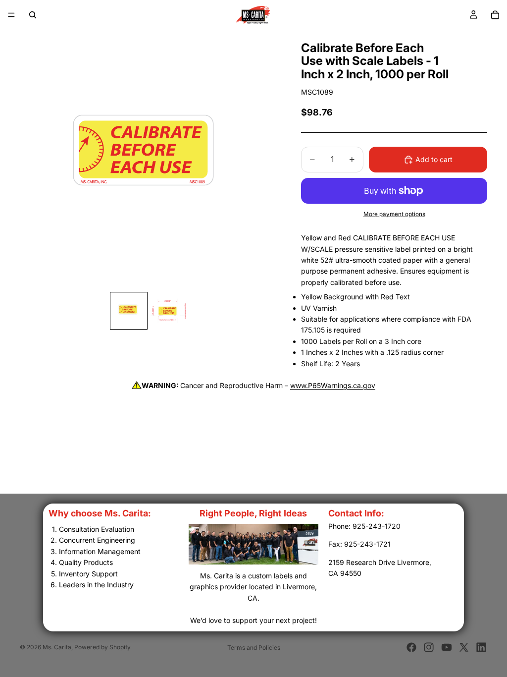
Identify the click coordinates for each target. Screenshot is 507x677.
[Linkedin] (481, 647)
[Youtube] (447, 647)
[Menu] (11, 14)
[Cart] (495, 15)
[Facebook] (411, 647)
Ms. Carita (57, 647)
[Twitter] (464, 647)
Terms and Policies (253, 647)
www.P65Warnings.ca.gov (332, 385)
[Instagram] (429, 647)
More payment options (394, 214)
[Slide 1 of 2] (129, 311)
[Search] (33, 15)
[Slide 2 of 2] (168, 311)
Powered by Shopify (102, 647)
